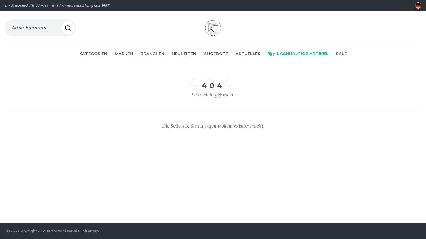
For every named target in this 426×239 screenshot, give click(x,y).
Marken (124, 53)
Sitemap (91, 231)
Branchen (152, 53)
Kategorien (93, 53)
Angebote (216, 53)
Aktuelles (247, 53)
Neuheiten (184, 53)
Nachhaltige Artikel (302, 53)
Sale (341, 53)
